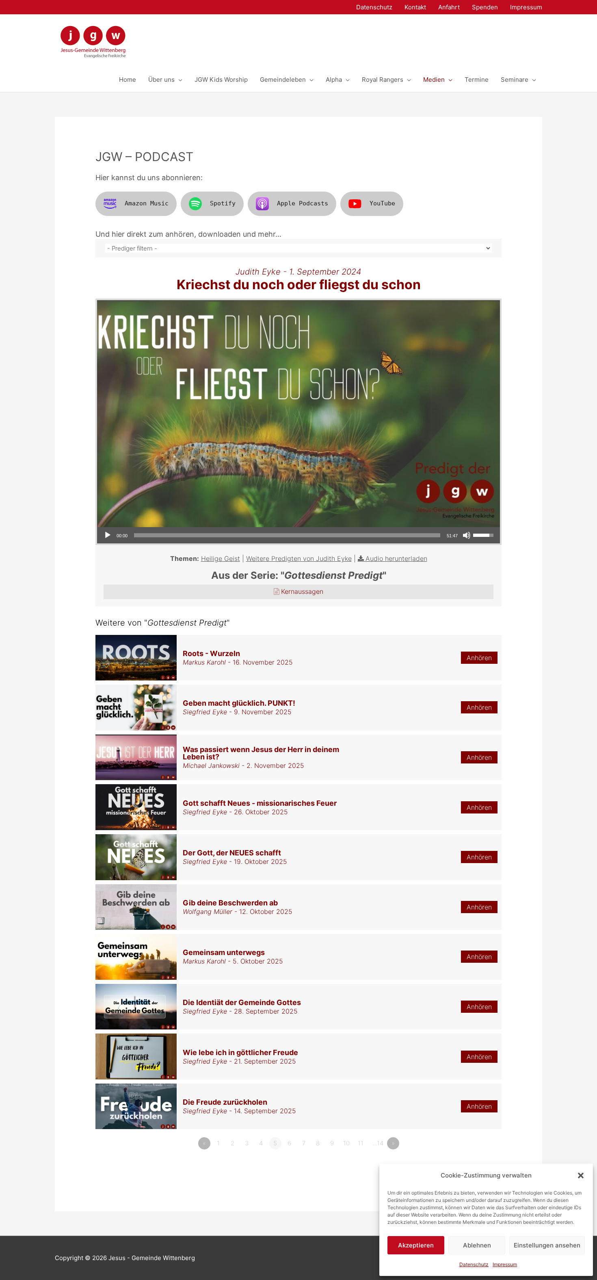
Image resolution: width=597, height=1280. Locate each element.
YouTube (382, 203)
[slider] (287, 535)
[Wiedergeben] (108, 535)
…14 (377, 1143)
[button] (581, 1175)
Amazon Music (147, 203)
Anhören (479, 658)
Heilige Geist (220, 558)
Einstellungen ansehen (547, 1245)
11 (360, 1143)
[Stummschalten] (467, 535)
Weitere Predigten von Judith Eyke (299, 558)
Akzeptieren (416, 1245)
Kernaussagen (302, 591)
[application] (298, 535)
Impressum (505, 1264)
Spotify (223, 203)
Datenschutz (474, 1264)
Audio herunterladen (396, 558)
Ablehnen (477, 1245)
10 (346, 1143)
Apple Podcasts (302, 203)
